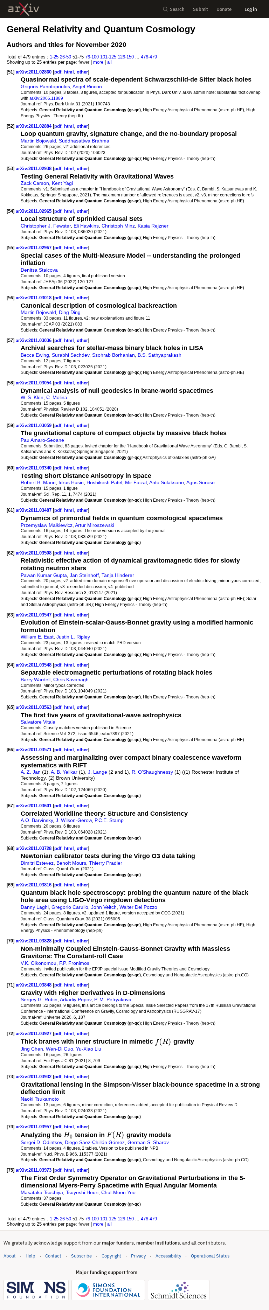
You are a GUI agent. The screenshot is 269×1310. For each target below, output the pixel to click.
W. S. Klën (32, 397)
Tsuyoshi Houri (82, 1192)
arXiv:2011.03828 (34, 940)
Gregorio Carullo (69, 907)
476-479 (149, 57)
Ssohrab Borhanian (113, 355)
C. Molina (56, 397)
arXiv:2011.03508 (34, 553)
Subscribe (81, 1256)
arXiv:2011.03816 (34, 884)
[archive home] (23, 9)
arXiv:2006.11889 (46, 98)
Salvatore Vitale (38, 722)
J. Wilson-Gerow (74, 820)
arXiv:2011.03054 (34, 382)
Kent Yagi (62, 183)
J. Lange (97, 772)
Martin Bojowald (38, 141)
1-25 (54, 57)
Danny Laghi (35, 907)
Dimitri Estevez (37, 863)
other (82, 72)
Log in (250, 9)
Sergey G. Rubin (39, 999)
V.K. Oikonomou (38, 963)
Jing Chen (32, 1049)
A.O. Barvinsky (37, 820)
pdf (57, 72)
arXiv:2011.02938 (34, 168)
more (98, 62)
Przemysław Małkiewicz (47, 525)
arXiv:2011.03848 (34, 985)
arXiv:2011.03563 (34, 707)
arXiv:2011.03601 (34, 805)
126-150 (126, 57)
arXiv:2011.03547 (34, 615)
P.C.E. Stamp (109, 820)
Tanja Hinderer (118, 575)
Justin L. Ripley (73, 637)
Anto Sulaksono (166, 482)
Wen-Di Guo (59, 1049)
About (10, 1256)
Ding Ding (70, 312)
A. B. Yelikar (64, 772)
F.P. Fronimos (74, 963)
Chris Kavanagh (71, 679)
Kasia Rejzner (153, 226)
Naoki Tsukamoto (40, 1099)
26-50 (65, 57)
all (109, 62)
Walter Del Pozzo (138, 907)
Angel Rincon (87, 86)
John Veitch (104, 907)
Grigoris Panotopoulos (45, 86)
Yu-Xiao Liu (88, 1049)
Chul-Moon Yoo (118, 1192)
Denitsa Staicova (39, 270)
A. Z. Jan (31, 772)
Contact (53, 1256)
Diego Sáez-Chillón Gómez (95, 1142)
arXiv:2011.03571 (34, 749)
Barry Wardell (35, 679)
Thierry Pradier (105, 863)
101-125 (108, 57)
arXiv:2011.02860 (34, 72)
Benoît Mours (71, 863)
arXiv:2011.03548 (34, 665)
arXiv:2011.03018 (34, 297)
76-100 (92, 57)
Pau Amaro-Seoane (42, 440)
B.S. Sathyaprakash (159, 355)
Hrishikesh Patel (104, 482)
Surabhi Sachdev (70, 355)
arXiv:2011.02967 (34, 247)
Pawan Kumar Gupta (44, 575)
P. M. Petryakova (112, 999)
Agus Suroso (200, 482)
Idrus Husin (71, 482)
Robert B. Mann (38, 482)
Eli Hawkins (86, 226)
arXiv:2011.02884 (34, 126)
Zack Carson (35, 183)
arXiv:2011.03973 (34, 1170)
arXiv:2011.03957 (34, 1126)
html (69, 72)
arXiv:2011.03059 (34, 425)
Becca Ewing (35, 355)
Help (30, 1256)
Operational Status (210, 1256)
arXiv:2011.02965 (34, 211)
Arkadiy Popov (75, 999)
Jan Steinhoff (84, 575)
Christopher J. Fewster (46, 226)
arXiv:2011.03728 (34, 848)
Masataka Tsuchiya (42, 1192)
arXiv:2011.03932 (34, 1076)
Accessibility (168, 1256)
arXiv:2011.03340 (34, 468)
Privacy (138, 1256)
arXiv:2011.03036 (34, 340)
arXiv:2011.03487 (34, 510)
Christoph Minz (118, 226)
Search (177, 9)
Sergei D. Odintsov (41, 1142)
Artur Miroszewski (94, 525)
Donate (224, 9)
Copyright (111, 1256)
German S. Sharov (148, 1142)
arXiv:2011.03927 (34, 1033)
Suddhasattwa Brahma (84, 141)
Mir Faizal (136, 482)
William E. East (37, 637)
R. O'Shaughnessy (152, 772)
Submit (200, 9)
